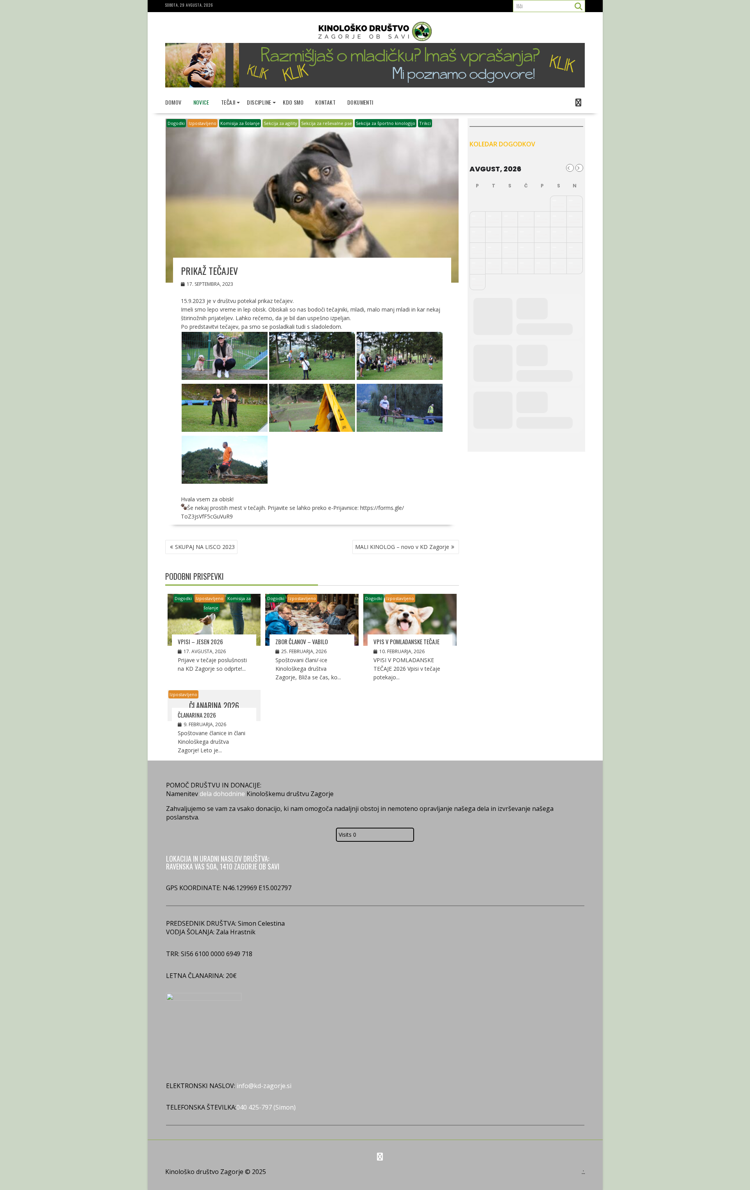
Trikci (425, 123)
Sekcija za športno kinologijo (385, 123)
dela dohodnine (222, 793)
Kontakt (325, 102)
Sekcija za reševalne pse (326, 123)
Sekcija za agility (280, 123)
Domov (173, 102)
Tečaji (228, 102)
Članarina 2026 (197, 715)
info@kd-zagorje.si (263, 1085)
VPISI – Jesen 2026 (200, 641)
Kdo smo (293, 102)
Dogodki (176, 123)
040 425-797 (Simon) (266, 1107)
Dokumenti (360, 102)
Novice (201, 102)
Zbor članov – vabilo (301, 641)
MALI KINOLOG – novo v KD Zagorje (402, 546)
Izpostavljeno (202, 123)
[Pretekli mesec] (570, 168)
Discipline (259, 102)
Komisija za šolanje (240, 123)
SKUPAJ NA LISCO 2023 (205, 546)
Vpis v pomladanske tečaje (406, 641)
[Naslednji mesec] (579, 168)
